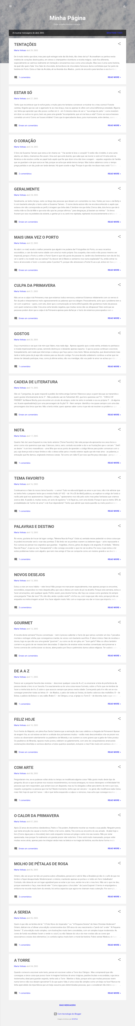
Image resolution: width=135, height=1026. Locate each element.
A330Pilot (75, 1019)
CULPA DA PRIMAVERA (34, 285)
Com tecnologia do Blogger (69, 1014)
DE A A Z (21, 671)
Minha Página (67, 17)
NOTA (19, 430)
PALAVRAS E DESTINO (34, 526)
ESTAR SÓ (23, 92)
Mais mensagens (67, 1005)
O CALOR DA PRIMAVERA (36, 815)
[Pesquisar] (124, 7)
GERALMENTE (26, 189)
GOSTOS (21, 333)
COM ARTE (23, 767)
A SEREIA (22, 912)
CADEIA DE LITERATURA (36, 382)
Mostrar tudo (114, 33)
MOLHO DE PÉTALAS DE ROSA (41, 863)
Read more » (114, 77)
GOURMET (23, 623)
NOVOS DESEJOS (29, 574)
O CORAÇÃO (25, 141)
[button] (119, 44)
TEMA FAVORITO (29, 478)
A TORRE (22, 960)
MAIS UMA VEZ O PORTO (36, 237)
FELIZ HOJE (24, 719)
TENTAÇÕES (25, 44)
